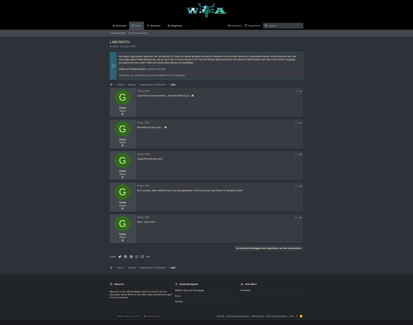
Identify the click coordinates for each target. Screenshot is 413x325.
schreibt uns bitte (156, 69)
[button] (163, 25)
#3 (300, 154)
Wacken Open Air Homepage (189, 290)
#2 (300, 123)
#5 (300, 217)
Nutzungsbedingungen (238, 316)
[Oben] (297, 316)
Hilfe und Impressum (276, 316)
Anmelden (245, 290)
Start (291, 316)
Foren (178, 296)
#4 (300, 186)
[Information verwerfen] (299, 56)
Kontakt (179, 301)
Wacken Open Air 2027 (128, 316)
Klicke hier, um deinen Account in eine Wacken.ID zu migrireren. (152, 75)
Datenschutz (258, 316)
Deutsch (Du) (153, 316)
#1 (300, 91)
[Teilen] (296, 91)
